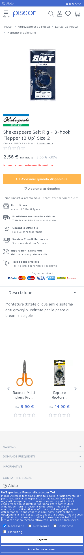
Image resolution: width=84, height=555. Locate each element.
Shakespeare (45, 143)
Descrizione (20, 292)
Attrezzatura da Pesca (34, 26)
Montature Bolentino (21, 32)
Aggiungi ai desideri (43, 188)
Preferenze (41, 526)
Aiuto (9, 3)
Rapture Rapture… (59, 395)
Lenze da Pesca (66, 26)
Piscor (8, 26)
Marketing (15, 532)
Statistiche (65, 526)
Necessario (16, 526)
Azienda (9, 446)
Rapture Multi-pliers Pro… (24, 395)
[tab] (42, 292)
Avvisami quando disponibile (44, 179)
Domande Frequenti (19, 456)
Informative (12, 466)
